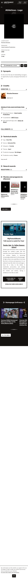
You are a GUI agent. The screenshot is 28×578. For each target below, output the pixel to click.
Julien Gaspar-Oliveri (18, 246)
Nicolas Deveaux (5, 42)
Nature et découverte (5, 195)
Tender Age (7, 245)
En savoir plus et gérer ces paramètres (10, 572)
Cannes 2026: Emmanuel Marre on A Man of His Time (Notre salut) (9, 321)
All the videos (6, 335)
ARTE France (14, 117)
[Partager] (22, 65)
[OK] (14, 575)
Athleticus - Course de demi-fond (15, 191)
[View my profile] (25, 2)
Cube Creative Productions (8, 47)
